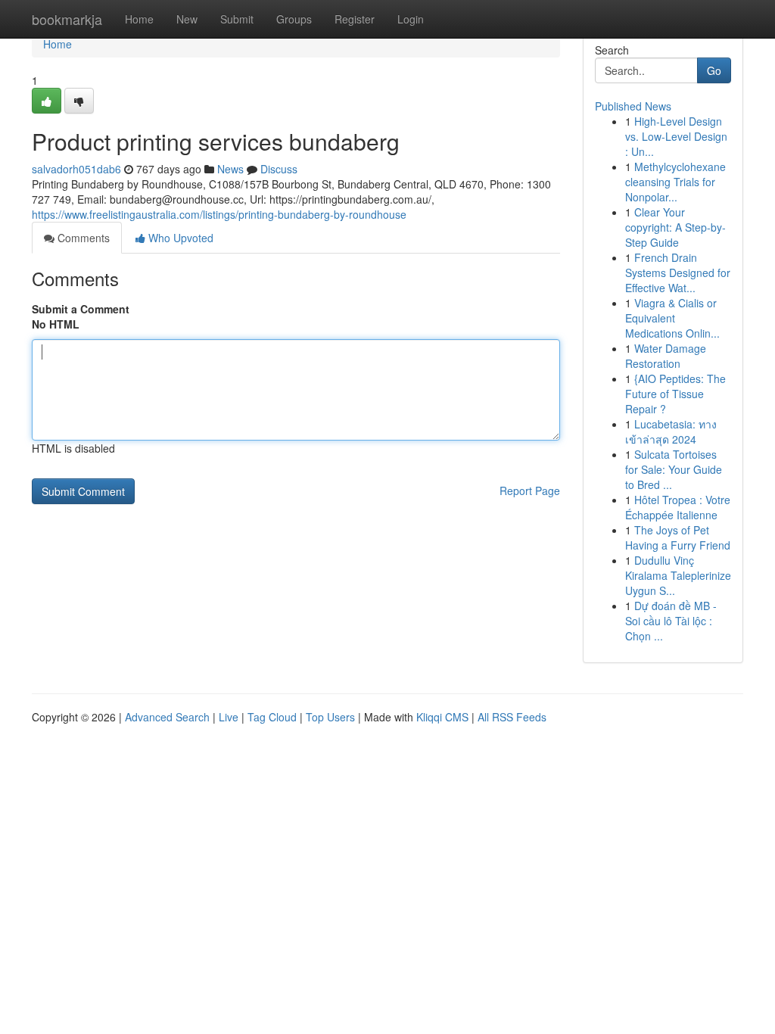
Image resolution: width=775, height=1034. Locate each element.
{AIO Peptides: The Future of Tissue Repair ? (675, 393)
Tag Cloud (272, 716)
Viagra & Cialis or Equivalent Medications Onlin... (672, 318)
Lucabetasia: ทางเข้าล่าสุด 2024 (671, 431)
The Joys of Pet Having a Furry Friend (677, 537)
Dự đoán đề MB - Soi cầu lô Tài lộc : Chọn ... (671, 620)
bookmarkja (67, 19)
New (187, 18)
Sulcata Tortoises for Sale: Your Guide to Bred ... (673, 469)
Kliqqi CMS (442, 716)
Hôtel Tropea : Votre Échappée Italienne (677, 507)
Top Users (330, 716)
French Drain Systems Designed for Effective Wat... (677, 272)
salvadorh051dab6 (76, 168)
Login (410, 18)
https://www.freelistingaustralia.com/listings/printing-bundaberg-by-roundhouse (219, 214)
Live (228, 716)
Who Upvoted (179, 237)
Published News (633, 106)
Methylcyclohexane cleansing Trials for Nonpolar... (675, 181)
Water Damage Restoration (665, 356)
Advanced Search (167, 716)
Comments (82, 237)
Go (714, 70)
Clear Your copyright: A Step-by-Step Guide (675, 227)
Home (139, 18)
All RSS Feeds (512, 716)
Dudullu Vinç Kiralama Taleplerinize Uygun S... (678, 575)
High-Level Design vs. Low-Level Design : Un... (676, 136)
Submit (237, 18)
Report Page (530, 490)
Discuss (278, 168)
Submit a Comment (80, 308)
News (230, 168)
